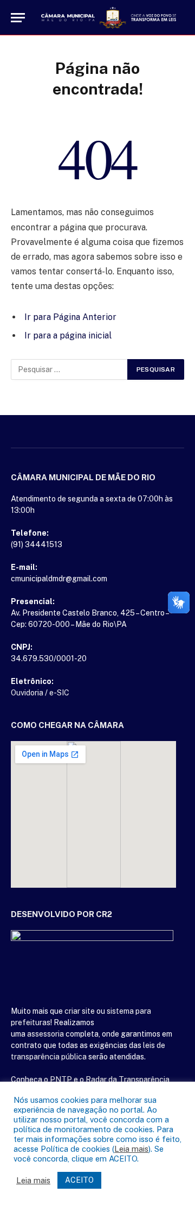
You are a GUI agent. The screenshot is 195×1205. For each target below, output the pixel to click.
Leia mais (131, 1148)
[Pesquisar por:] (69, 369)
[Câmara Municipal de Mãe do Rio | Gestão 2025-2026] (108, 17)
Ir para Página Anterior (70, 317)
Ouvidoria (27, 692)
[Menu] (18, 17)
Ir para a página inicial (68, 335)
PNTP (61, 1079)
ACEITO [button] (79, 1180)
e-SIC (59, 692)
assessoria (45, 1034)
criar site (79, 1011)
